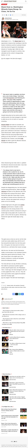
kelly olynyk (11, 287)
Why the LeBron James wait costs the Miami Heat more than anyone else (17, 331)
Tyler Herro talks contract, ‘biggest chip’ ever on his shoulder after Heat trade (17, 398)
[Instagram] (16, 441)
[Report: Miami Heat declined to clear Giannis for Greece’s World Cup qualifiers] (5, 391)
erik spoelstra (17, 285)
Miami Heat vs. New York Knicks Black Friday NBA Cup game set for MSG (17, 384)
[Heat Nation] (10, 1)
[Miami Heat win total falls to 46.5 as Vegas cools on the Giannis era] (5, 378)
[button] (2, 1)
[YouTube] (15, 441)
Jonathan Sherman (8, 18)
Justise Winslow (5, 287)
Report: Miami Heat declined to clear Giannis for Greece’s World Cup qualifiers (17, 391)
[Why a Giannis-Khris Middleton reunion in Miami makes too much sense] (5, 351)
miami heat (17, 287)
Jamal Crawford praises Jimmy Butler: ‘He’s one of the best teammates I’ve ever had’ (10, 417)
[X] (13, 441)
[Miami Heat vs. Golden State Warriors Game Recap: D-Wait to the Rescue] (23, 431)
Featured (22, 285)
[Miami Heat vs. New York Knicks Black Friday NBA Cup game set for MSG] (5, 384)
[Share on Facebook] (4, 15)
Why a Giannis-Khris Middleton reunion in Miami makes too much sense (16, 351)
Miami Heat (18, 41)
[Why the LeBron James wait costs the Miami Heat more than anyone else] (5, 331)
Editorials (11, 334)
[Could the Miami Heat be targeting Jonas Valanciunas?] (5, 339)
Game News (4, 4)
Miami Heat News (12, 379)
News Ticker (23, 287)
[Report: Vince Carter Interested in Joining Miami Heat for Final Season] (23, 425)
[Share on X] (6, 15)
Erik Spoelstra (10, 98)
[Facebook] (11, 441)
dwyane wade (10, 285)
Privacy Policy (24, 446)
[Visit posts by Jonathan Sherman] (2, 19)
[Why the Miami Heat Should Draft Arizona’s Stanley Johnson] (23, 410)
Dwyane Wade (5, 124)
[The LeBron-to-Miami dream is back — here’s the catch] (5, 345)
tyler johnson (4, 289)
